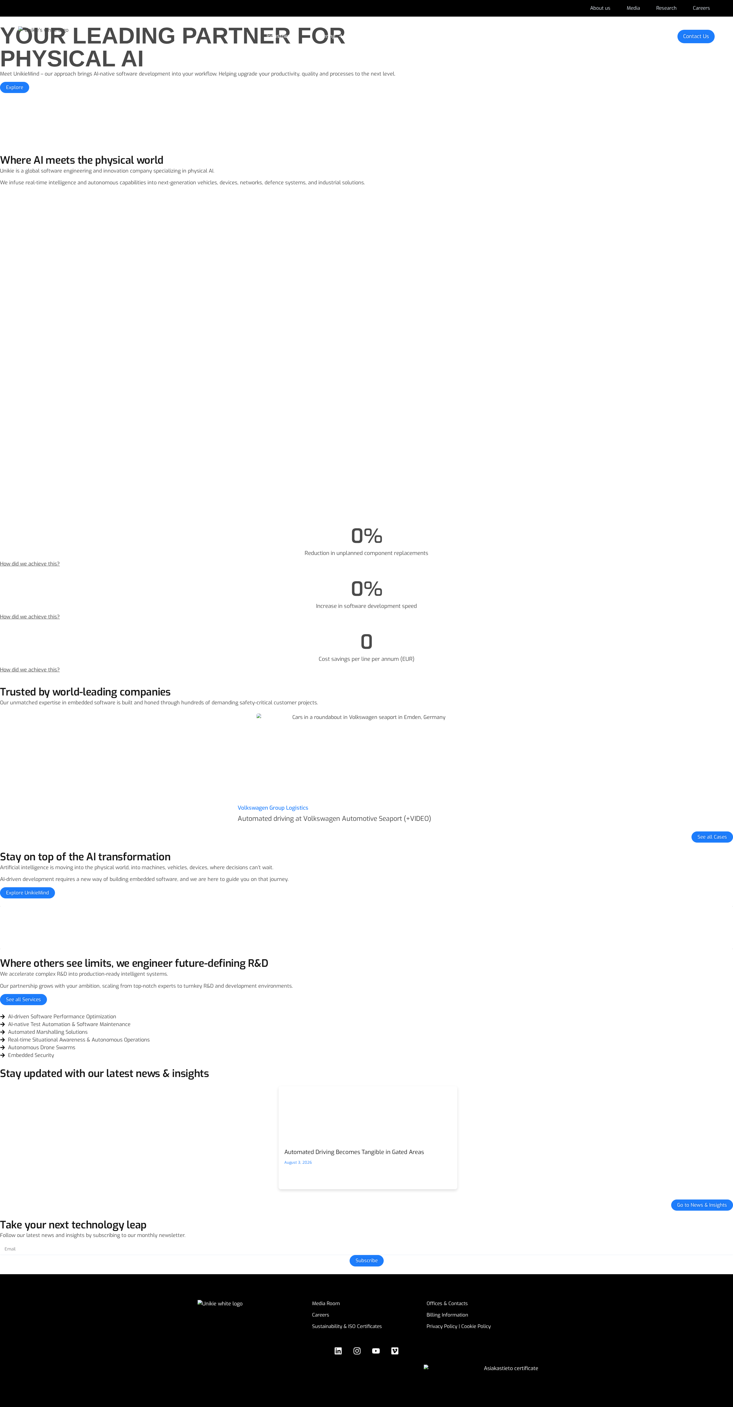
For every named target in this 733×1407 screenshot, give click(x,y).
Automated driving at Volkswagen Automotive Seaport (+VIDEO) (334, 818)
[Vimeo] (395, 1351)
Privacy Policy (442, 1326)
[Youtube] (376, 1351)
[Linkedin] (338, 1351)
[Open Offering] (341, 36)
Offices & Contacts (447, 1303)
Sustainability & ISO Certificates (347, 1326)
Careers (320, 1315)
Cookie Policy (476, 1326)
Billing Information (447, 1315)
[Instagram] (357, 1351)
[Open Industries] (296, 36)
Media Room (326, 1303)
